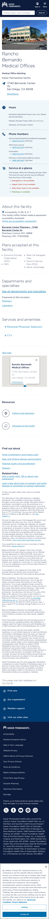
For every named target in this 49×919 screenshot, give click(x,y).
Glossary (6, 468)
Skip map (6, 353)
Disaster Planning (11, 784)
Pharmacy (7, 301)
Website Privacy (10, 751)
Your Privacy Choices (12, 762)
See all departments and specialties (24, 291)
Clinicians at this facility (23, 426)
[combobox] (18, 12)
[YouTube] (20, 810)
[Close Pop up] (36, 360)
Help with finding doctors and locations (21, 459)
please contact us (18, 546)
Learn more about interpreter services (26, 540)
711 (13, 512)
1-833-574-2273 (18, 141)
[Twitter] (5, 810)
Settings (24, 907)
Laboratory (7, 305)
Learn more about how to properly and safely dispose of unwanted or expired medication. (24, 484)
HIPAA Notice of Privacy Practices (18, 756)
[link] (17, 382)
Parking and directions (23, 413)
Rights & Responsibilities (14, 773)
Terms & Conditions (11, 767)
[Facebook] (13, 810)
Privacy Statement (19, 902)
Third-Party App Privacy (13, 778)
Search (42, 13)
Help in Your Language (13, 745)
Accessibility (8, 734)
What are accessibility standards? (19, 221)
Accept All (24, 914)
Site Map (7, 794)
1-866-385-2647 (18, 160)
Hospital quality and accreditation (18, 463)
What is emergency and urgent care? (20, 454)
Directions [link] (12, 94)
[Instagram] (34, 810)
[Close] (46, 867)
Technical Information (12, 789)
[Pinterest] (27, 810)
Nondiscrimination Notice (14, 740)
